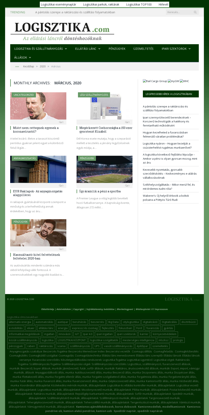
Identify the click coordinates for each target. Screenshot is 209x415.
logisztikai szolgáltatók (104, 340)
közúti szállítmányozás (23, 340)
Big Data (113, 322)
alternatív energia (20, 322)
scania (61, 346)
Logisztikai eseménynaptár (58, 4)
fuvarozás (152, 328)
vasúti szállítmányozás (118, 346)
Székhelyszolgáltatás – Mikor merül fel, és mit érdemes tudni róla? (169, 187)
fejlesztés (108, 328)
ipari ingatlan (105, 334)
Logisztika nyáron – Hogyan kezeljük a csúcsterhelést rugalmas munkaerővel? (167, 145)
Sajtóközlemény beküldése (100, 309)
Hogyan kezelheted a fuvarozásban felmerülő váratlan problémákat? (165, 134)
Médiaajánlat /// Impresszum (152, 309)
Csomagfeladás (163, 351)
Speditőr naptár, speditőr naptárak (138, 411)
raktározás (46, 346)
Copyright (78, 309)
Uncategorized (24, 95)
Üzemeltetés (143, 49)
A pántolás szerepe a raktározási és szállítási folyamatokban (165, 108)
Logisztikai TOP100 (139, 4)
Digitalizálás (169, 322)
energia (63, 328)
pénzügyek (16, 346)
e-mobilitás (16, 328)
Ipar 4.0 (87, 334)
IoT (77, 334)
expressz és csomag (85, 328)
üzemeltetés (160, 346)
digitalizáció (150, 322)
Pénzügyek (117, 49)
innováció (65, 334)
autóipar (63, 322)
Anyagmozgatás (25, 158)
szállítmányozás (80, 346)
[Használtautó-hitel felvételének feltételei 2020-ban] (38, 234)
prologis (178, 340)
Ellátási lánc (85, 49)
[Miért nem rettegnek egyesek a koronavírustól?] (38, 107)
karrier (144, 334)
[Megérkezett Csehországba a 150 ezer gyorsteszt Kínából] (105, 107)
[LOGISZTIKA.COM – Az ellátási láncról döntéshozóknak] (62, 30)
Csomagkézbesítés (187, 351)
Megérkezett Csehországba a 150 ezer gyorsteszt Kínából (105, 129)
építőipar (142, 346)
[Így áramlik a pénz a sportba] (105, 170)
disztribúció (188, 322)
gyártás (168, 328)
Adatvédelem (64, 309)
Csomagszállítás (142, 351)
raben (31, 346)
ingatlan (49, 334)
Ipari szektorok (174, 49)
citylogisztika (131, 322)
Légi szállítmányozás (94, 95)
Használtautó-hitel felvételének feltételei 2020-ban (36, 256)
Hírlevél (163, 4)
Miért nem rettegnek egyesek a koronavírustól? (36, 129)
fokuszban (125, 328)
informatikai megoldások (24, 334)
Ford (139, 328)
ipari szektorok (126, 334)
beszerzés (97, 322)
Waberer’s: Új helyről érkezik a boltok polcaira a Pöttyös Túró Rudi (166, 198)
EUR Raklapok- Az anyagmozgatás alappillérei (37, 193)
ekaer (30, 328)
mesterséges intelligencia (138, 340)
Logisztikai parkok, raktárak (101, 4)
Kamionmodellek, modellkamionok (161, 406)
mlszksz (164, 340)
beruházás (79, 322)
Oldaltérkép (47, 309)
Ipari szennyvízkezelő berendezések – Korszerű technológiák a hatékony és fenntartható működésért (77, 12)
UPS (97, 346)
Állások (20, 57)
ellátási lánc (46, 328)
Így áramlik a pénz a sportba (100, 191)
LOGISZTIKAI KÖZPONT (72, 340)
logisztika (47, 340)
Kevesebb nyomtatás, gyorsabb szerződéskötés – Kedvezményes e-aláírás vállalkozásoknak (170, 173)
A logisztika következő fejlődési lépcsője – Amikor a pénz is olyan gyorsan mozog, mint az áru (170, 158)
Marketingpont (125, 309)
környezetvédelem (164, 334)
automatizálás (44, 322)
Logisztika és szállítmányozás (38, 49)
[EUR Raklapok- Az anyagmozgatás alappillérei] (38, 170)
